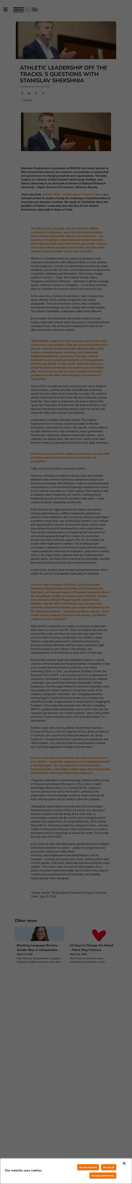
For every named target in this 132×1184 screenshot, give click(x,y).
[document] (66, 1171)
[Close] (124, 1163)
